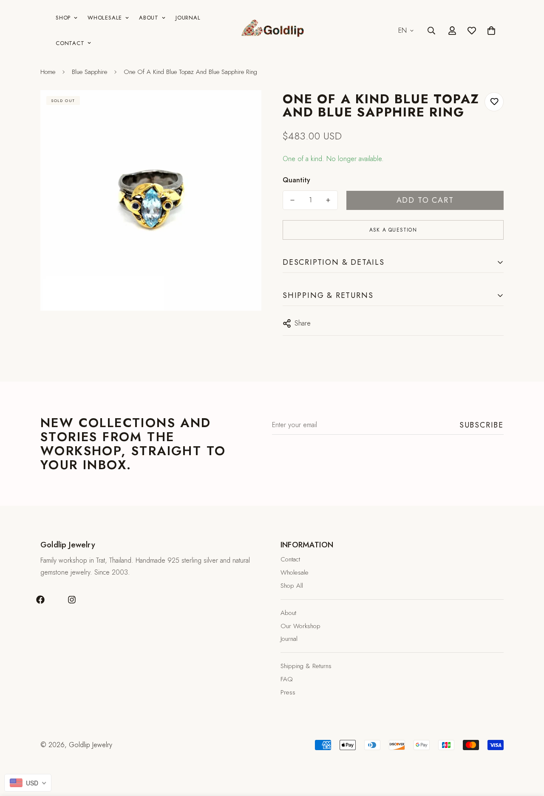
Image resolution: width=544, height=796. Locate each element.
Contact (70, 43)
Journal (188, 18)
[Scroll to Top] (527, 749)
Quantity (296, 180)
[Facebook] (40, 599)
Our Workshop (300, 626)
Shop (63, 18)
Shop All (291, 585)
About (149, 18)
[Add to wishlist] (494, 101)
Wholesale (105, 18)
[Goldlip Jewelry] (272, 30)
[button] (491, 30)
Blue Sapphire (89, 71)
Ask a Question (393, 230)
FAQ (286, 679)
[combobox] (27, 783)
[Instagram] (71, 599)
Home (47, 71)
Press (287, 692)
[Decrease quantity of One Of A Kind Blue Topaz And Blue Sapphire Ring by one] (292, 200)
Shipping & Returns (306, 666)
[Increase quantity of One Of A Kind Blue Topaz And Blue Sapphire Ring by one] (328, 200)
